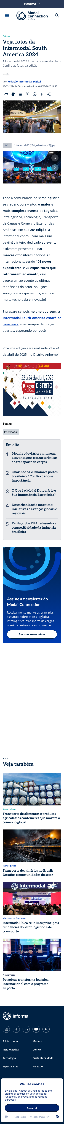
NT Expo (38, 1066)
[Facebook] (16, 1029)
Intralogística (11, 1049)
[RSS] (46, 1029)
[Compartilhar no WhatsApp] (34, 94)
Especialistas (10, 1066)
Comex (37, 1049)
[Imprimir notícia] (13, 94)
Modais (37, 1041)
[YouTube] (36, 1029)
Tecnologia (9, 1058)
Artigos (6, 36)
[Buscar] (57, 15)
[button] (54, 167)
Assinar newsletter (32, 634)
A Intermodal (10, 1041)
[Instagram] (6, 1029)
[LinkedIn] (26, 1029)
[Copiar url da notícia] (6, 94)
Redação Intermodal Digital (24, 81)
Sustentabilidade (43, 1058)
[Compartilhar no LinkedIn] (20, 94)
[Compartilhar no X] (27, 94)
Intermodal (11, 432)
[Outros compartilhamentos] (48, 94)
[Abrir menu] (7, 15)
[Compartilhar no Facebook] (41, 94)
